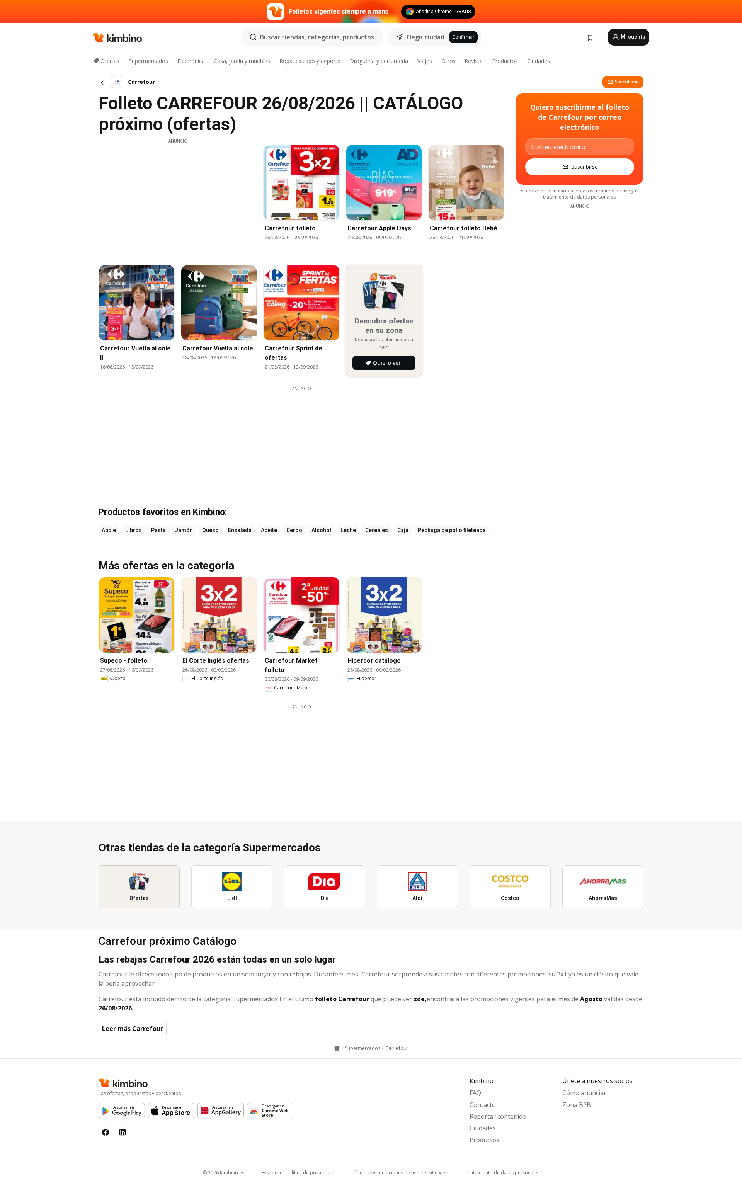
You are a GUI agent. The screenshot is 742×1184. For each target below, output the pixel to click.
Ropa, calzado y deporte (309, 61)
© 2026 (223, 1172)
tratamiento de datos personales (579, 197)
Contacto (483, 1105)
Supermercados (148, 61)
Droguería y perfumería (379, 61)
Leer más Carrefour (132, 1028)
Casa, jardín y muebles (242, 61)
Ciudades (538, 61)
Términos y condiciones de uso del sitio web (399, 1172)
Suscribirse (627, 81)
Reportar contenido (498, 1116)
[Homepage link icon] (337, 1048)
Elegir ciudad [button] (425, 37)
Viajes (424, 61)
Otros (448, 61)
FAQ (475, 1093)
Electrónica (191, 61)
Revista (474, 61)
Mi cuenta (632, 37)
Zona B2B (576, 1105)
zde (419, 999)
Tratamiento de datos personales (502, 1172)
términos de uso (612, 190)
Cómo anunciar (584, 1093)
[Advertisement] (177, 198)
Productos (505, 61)
